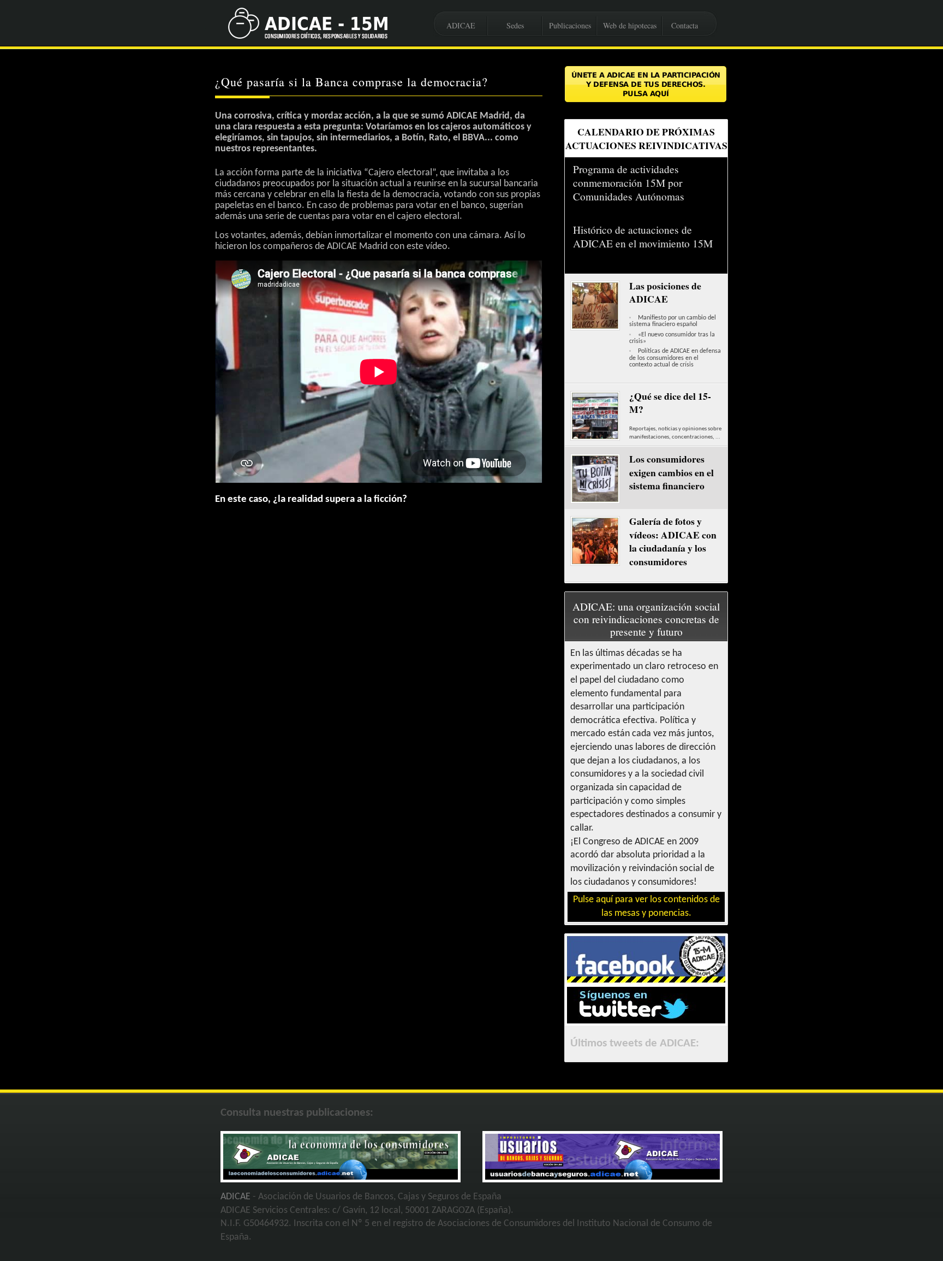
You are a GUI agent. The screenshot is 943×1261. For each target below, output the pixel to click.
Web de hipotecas (629, 25)
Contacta (684, 25)
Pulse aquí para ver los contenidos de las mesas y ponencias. (646, 906)
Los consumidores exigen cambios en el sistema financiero (671, 472)
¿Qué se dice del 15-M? (670, 403)
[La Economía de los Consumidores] (340, 1177)
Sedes (515, 25)
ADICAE (460, 25)
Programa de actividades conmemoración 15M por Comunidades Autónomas (628, 182)
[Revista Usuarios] (602, 1177)
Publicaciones (570, 25)
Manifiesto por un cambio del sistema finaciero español (672, 321)
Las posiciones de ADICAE (665, 292)
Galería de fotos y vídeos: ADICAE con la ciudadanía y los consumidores (673, 541)
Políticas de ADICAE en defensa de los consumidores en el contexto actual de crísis (675, 358)
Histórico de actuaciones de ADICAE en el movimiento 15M (643, 236)
